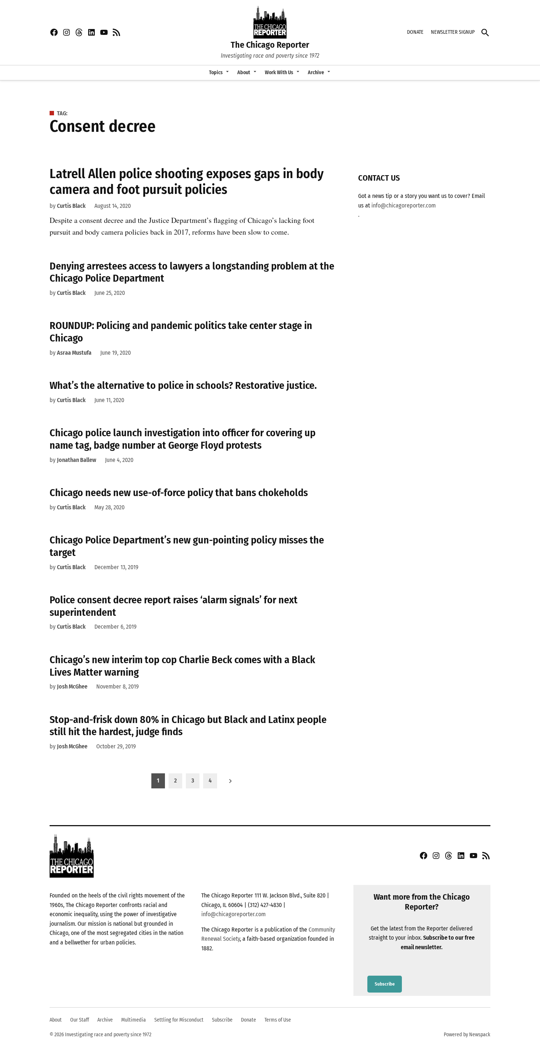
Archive (316, 72)
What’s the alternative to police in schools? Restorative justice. (183, 385)
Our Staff (79, 1020)
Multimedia (133, 1020)
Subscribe (385, 984)
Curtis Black (71, 205)
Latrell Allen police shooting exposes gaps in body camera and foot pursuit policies (187, 182)
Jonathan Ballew (76, 459)
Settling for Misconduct (179, 1020)
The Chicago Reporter (270, 45)
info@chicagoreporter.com (403, 205)
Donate (248, 1020)
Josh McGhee (72, 686)
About (243, 72)
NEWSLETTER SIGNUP (453, 32)
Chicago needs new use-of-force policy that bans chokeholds (179, 493)
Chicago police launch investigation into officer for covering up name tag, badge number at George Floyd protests (183, 439)
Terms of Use (277, 1020)
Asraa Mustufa (74, 352)
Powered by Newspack (467, 1034)
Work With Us (279, 72)
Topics (216, 72)
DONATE (415, 32)
